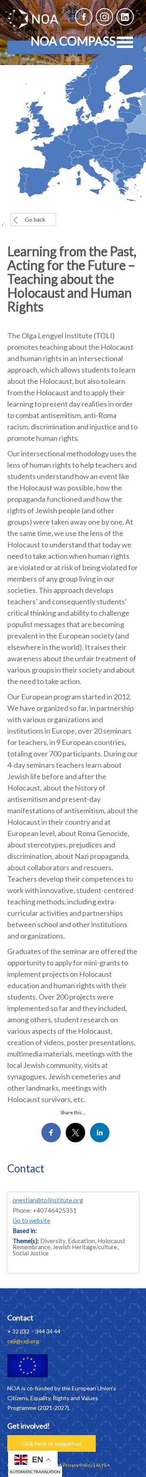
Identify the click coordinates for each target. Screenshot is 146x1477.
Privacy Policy (77, 1465)
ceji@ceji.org (23, 1341)
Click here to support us (51, 1443)
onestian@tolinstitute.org (48, 1200)
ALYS (101, 1465)
